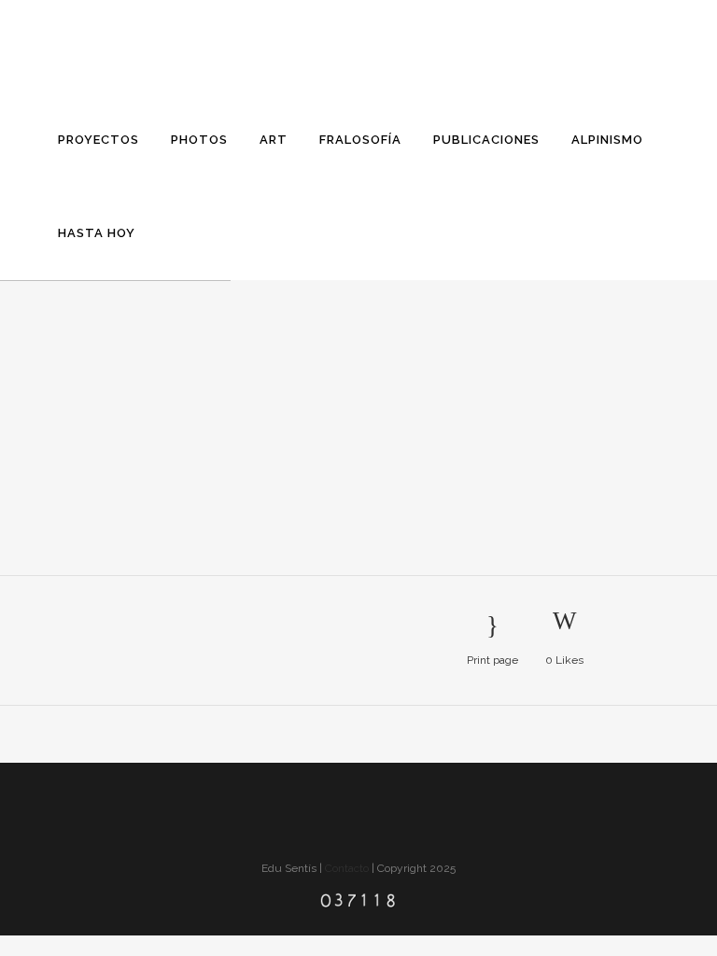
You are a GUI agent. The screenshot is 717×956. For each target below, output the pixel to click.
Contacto (347, 868)
